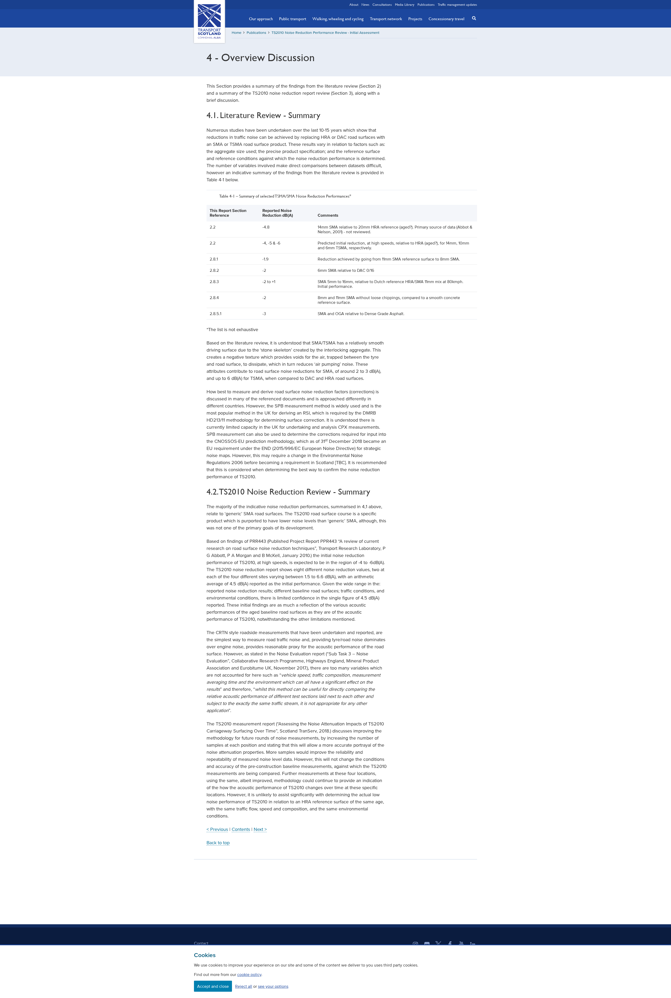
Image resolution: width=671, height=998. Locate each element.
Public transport (292, 18)
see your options (273, 986)
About (353, 4)
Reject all (243, 986)
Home (236, 33)
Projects (415, 18)
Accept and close (213, 986)
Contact (201, 943)
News (365, 4)
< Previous (217, 829)
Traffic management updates (457, 4)
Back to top (218, 842)
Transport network (386, 18)
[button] (472, 18)
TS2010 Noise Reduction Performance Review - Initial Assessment (325, 33)
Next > (260, 829)
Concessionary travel (446, 18)
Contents (241, 829)
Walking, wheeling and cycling (338, 18)
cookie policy (249, 974)
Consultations (382, 4)
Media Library (404, 4)
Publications (426, 4)
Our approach (261, 18)
